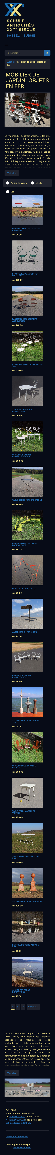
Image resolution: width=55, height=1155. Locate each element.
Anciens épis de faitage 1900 (27, 901)
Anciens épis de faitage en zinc (25, 721)
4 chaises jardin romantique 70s (27, 365)
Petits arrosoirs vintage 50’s (25, 946)
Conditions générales (17, 1136)
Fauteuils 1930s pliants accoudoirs (24, 320)
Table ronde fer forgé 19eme (27, 500)
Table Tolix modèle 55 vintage (23, 812)
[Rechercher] (47, 53)
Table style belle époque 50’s (25, 857)
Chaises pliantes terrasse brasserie (26, 229)
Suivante (32, 1007)
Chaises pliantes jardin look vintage (24, 544)
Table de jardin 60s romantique (22, 410)
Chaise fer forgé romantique (21, 991)
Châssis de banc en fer (24, 589)
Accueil (11, 61)
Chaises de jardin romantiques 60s (21, 456)
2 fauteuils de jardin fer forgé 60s (25, 275)
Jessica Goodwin (22, 1147)
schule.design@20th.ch (18, 1123)
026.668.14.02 (17, 1116)
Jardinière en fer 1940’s (24, 632)
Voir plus (11, 173)
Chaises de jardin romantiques (21, 676)
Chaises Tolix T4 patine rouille (24, 767)
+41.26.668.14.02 (15, 1119)
